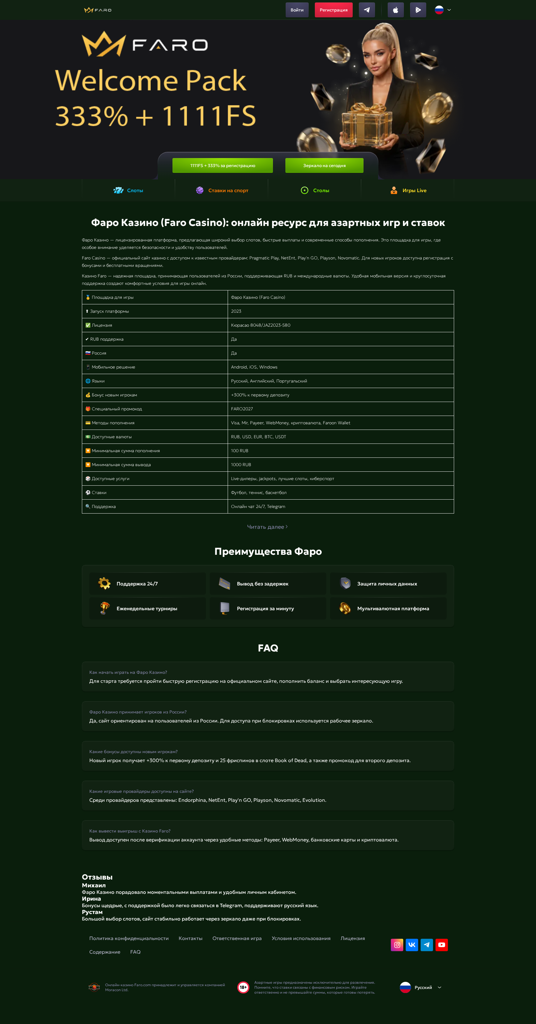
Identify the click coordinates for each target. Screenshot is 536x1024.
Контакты (191, 938)
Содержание (104, 952)
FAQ (135, 952)
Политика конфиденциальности (129, 938)
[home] (97, 10)
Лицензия (353, 938)
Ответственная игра (237, 938)
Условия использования (301, 938)
